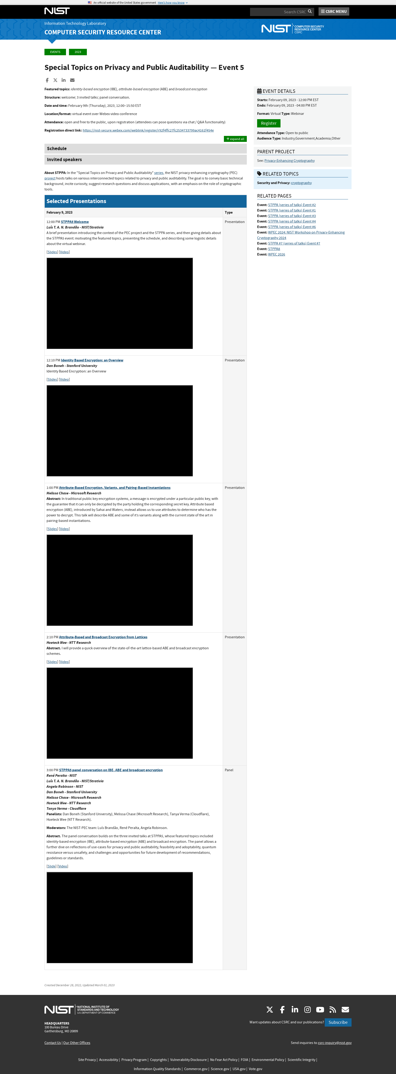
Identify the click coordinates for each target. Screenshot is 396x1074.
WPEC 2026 (276, 254)
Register (269, 123)
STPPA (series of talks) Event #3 (292, 216)
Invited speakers (64, 159)
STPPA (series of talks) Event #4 (292, 221)
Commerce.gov (195, 1069)
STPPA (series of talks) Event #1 (292, 210)
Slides (52, 252)
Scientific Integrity (301, 1059)
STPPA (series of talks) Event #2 (292, 205)
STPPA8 (274, 249)
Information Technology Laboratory (75, 23)
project (49, 178)
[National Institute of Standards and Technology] (81, 1009)
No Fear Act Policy (223, 1059)
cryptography (301, 183)
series (158, 173)
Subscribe (338, 1022)
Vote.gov (255, 1069)
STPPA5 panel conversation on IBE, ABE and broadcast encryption (111, 770)
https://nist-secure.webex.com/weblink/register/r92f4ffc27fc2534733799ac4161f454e (148, 130)
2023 (78, 52)
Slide (51, 866)
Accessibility (108, 1059)
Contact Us (52, 1043)
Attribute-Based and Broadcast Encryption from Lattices (103, 637)
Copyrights (158, 1059)
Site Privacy (87, 1059)
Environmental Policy (268, 1059)
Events (55, 52)
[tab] (146, 148)
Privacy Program (134, 1059)
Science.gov (220, 1069)
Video (64, 252)
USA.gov (239, 1069)
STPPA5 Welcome (75, 221)
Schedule (57, 148)
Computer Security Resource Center (102, 32)
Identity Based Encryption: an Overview (92, 360)
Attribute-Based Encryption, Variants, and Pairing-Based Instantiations (114, 487)
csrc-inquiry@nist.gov (335, 1043)
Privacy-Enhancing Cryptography (289, 160)
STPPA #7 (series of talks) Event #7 (294, 243)
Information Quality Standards (157, 1069)
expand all (236, 139)
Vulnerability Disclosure (188, 1059)
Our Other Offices (76, 1043)
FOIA (244, 1059)
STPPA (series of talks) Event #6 (292, 227)
